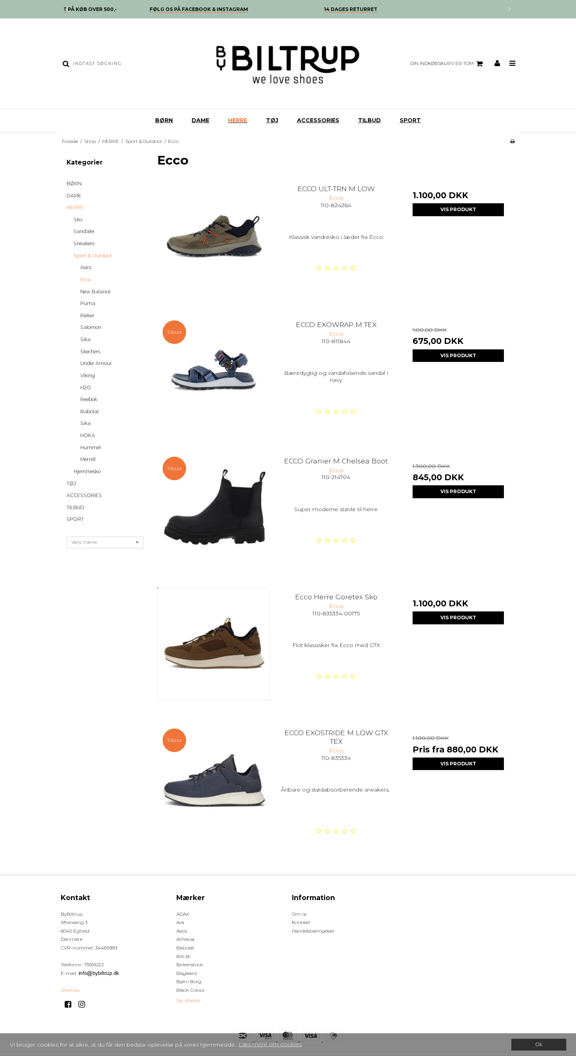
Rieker (87, 315)
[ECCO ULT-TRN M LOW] (214, 236)
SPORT (410, 120)
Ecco (85, 279)
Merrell (88, 459)
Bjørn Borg (188, 981)
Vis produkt (458, 209)
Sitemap (70, 990)
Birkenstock (189, 964)
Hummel (90, 447)
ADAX (182, 914)
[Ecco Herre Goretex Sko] (214, 644)
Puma (87, 303)
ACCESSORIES (318, 120)
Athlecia (185, 939)
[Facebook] (71, 1004)
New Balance (95, 292)
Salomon (90, 327)
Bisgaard (186, 973)
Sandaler (84, 231)
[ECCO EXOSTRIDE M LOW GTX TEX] (214, 780)
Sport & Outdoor (93, 256)
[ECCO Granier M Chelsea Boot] (214, 508)
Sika (85, 339)
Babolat (89, 411)
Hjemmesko (87, 471)
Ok (538, 1044)
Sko (78, 219)
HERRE (237, 120)
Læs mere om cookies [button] (270, 1044)
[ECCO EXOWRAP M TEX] (214, 372)
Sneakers (84, 243)
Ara (180, 922)
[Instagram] (84, 1004)
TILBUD (369, 120)
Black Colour (190, 990)
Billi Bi (183, 956)
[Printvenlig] (512, 141)
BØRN (164, 120)
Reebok (88, 399)
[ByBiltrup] (288, 63)
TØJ (272, 120)
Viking (87, 375)
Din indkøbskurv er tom (442, 63)
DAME (200, 120)
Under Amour (96, 363)
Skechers (90, 351)
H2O (85, 388)
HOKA (87, 435)
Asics (85, 267)
